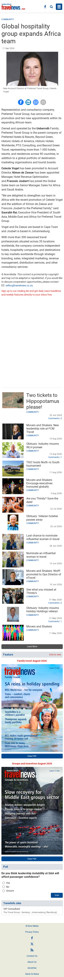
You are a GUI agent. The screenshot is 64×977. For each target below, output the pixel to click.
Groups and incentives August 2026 (32, 763)
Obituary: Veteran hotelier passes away (42, 517)
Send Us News (32, 974)
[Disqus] (32, 342)
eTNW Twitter (32, 944)
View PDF (32, 756)
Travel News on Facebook (32, 938)
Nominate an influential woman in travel (41, 555)
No (7, 886)
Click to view (55, 654)
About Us (32, 962)
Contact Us (32, 956)
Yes (8, 882)
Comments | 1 (55, 457)
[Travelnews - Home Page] (13, 7)
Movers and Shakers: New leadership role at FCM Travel (42, 429)
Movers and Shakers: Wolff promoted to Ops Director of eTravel (43, 574)
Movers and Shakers (39, 626)
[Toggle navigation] (59, 7)
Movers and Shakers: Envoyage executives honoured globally (39, 483)
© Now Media (32, 926)
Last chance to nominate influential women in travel (42, 537)
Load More (32, 646)
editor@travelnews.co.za (19, 285)
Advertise (32, 968)
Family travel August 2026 (32, 660)
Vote (57, 895)
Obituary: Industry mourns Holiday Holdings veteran (42, 609)
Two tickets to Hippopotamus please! (42, 401)
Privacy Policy (32, 932)
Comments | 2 (55, 418)
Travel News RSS (32, 950)
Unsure (10, 890)
